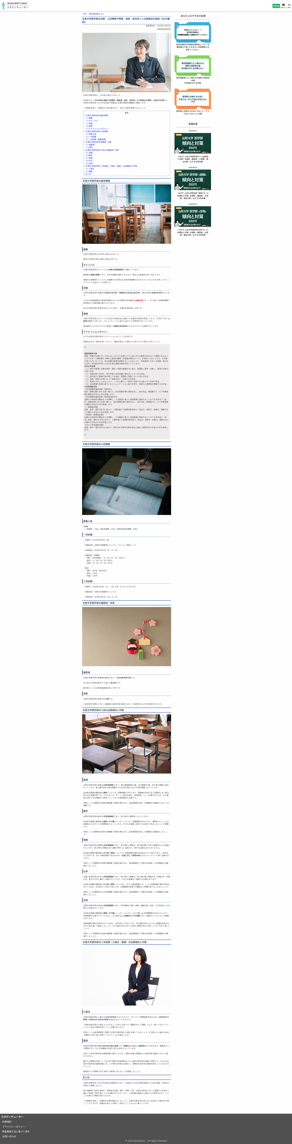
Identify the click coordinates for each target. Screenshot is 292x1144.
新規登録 (276, 6)
